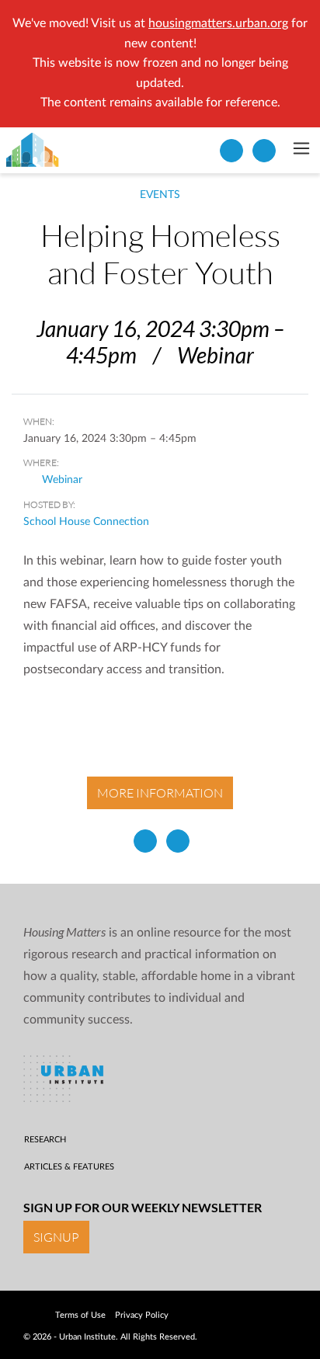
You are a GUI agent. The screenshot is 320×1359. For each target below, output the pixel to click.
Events (160, 194)
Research (45, 1139)
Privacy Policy (142, 1315)
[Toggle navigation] (301, 149)
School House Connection (86, 521)
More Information (160, 793)
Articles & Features (69, 1167)
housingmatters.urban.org (218, 23)
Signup (56, 1237)
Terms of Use (80, 1315)
